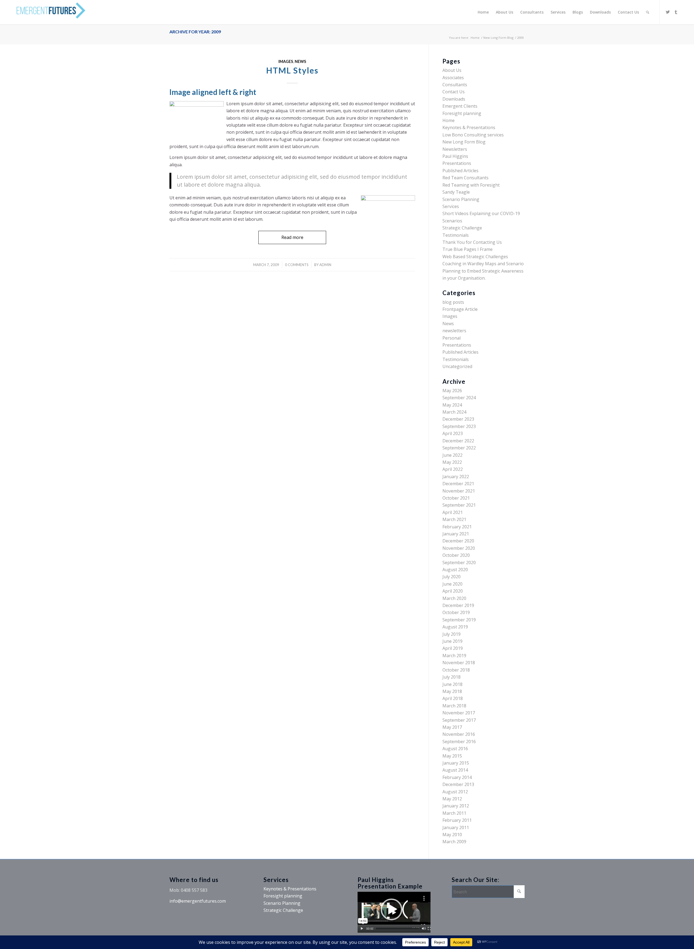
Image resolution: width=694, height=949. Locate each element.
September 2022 (459, 448)
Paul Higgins (455, 156)
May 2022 (452, 462)
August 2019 (455, 627)
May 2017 (452, 727)
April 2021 (452, 512)
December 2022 (458, 441)
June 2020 (452, 584)
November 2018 (458, 663)
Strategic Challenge (462, 228)
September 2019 (459, 620)
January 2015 (455, 763)
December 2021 (458, 484)
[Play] (362, 928)
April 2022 (452, 469)
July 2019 (451, 634)
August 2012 (455, 792)
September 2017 (459, 720)
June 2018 (452, 684)
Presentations (456, 163)
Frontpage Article (460, 309)
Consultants (454, 85)
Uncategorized (457, 366)
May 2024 (452, 405)
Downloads (453, 99)
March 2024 (454, 412)
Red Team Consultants (465, 178)
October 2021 (456, 498)
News (300, 61)
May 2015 (452, 756)
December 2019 (458, 605)
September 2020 (459, 562)
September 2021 (459, 505)
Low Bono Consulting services (473, 135)
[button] (394, 912)
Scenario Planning (460, 199)
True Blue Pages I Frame (467, 249)
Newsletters (454, 149)
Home (475, 38)
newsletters (454, 331)
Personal (451, 338)
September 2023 (459, 426)
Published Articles (460, 171)
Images (285, 61)
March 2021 (454, 519)
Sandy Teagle (456, 192)
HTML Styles (292, 70)
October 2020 (456, 555)
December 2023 (458, 419)
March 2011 (454, 813)
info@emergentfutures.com (197, 901)
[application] (394, 912)
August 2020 (455, 570)
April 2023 (452, 433)
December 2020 (458, 541)
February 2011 (457, 820)
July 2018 (451, 677)
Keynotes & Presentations (468, 127)
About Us (451, 70)
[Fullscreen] (429, 928)
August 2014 (455, 770)
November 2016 (458, 734)
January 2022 (455, 477)
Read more (292, 237)
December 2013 (458, 784)
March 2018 (454, 706)
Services (450, 206)
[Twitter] (668, 12)
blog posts (453, 302)
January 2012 (455, 806)
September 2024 (459, 398)
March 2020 (454, 598)
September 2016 (459, 741)
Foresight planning (461, 113)
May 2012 (452, 799)
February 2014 (457, 777)
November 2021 (458, 491)
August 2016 (455, 749)
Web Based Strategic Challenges (475, 257)
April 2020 (452, 591)
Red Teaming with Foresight (471, 185)
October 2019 (456, 612)
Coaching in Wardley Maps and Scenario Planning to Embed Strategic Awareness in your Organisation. (483, 271)
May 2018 (452, 691)
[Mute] (424, 928)
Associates (453, 78)
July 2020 (451, 577)
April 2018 (452, 698)
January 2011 (455, 827)
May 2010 (452, 835)
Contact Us (453, 92)
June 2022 (452, 455)
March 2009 (454, 842)
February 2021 (457, 527)
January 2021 (455, 534)
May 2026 (452, 391)
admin (325, 265)
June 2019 (452, 641)
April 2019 (452, 648)
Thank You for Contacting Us (472, 242)
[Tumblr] (676, 12)
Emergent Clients (459, 106)
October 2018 (456, 670)
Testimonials (455, 235)
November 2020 (458, 548)
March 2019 (454, 656)
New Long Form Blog (498, 38)
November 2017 (458, 713)
